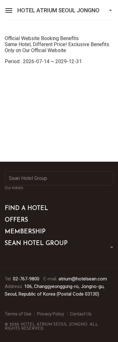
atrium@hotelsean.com (83, 279)
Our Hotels (14, 188)
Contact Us (81, 313)
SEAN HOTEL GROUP (36, 244)
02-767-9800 (26, 279)
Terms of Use (18, 313)
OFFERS (16, 220)
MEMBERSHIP (25, 232)
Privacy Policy (50, 313)
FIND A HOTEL (26, 209)
